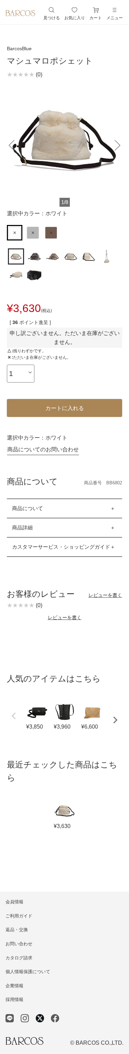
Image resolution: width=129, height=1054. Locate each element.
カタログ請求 (19, 957)
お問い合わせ (19, 943)
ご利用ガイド (19, 915)
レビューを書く (105, 595)
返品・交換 (17, 929)
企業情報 (14, 985)
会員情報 (14, 901)
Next (115, 720)
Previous (14, 716)
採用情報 (14, 999)
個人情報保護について (28, 971)
